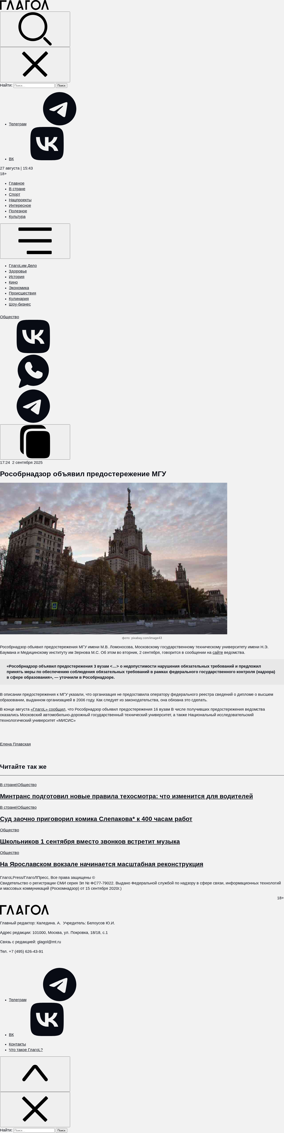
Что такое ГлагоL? (26, 1050)
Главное (16, 183)
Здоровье (18, 271)
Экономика (19, 288)
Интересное (20, 205)
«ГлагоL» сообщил (48, 709)
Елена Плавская (15, 744)
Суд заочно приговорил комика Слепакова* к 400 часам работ (96, 818)
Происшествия (22, 293)
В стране (17, 189)
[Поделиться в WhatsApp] (33, 386)
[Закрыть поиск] (35, 64)
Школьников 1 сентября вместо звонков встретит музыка (90, 841)
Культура (17, 216)
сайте (218, 652)
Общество (9, 317)
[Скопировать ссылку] (35, 442)
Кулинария (19, 299)
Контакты (17, 1044)
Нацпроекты (20, 200)
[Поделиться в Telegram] (33, 421)
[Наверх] (35, 1074)
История (16, 277)
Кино (13, 282)
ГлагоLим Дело (23, 265)
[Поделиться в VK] (33, 352)
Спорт (14, 194)
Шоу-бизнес (20, 304)
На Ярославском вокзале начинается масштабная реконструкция (101, 864)
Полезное (18, 211)
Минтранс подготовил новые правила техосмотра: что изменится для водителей (126, 796)
